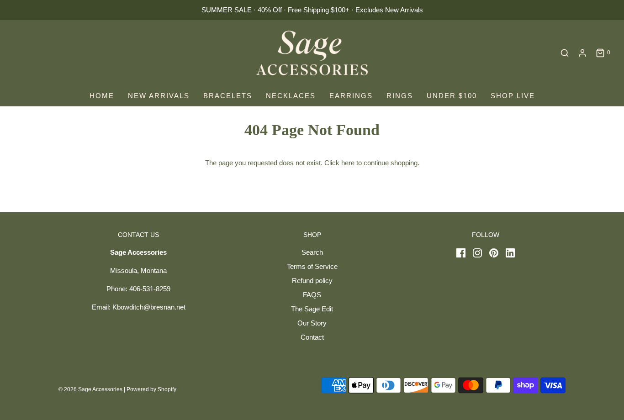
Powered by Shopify (151, 389)
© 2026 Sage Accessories (90, 389)
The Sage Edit (312, 309)
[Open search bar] (564, 53)
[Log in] (582, 53)
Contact (312, 337)
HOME (102, 96)
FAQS (312, 295)
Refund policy (312, 280)
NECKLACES (291, 96)
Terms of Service (312, 266)
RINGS (399, 96)
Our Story (312, 323)
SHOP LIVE (513, 96)
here (347, 163)
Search (312, 252)
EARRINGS (351, 96)
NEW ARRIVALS (159, 96)
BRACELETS (227, 96)
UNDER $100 (452, 96)
